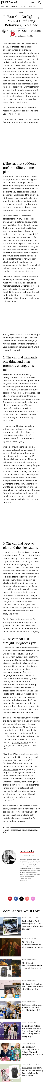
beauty (14, 6)
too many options (21, 219)
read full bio (23, 880)
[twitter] (21, 899)
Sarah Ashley (27, 850)
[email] (33, 899)
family (21, 12)
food (23, 6)
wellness (33, 6)
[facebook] (16, 899)
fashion (4, 6)
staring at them (20, 743)
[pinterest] (13, 34)
